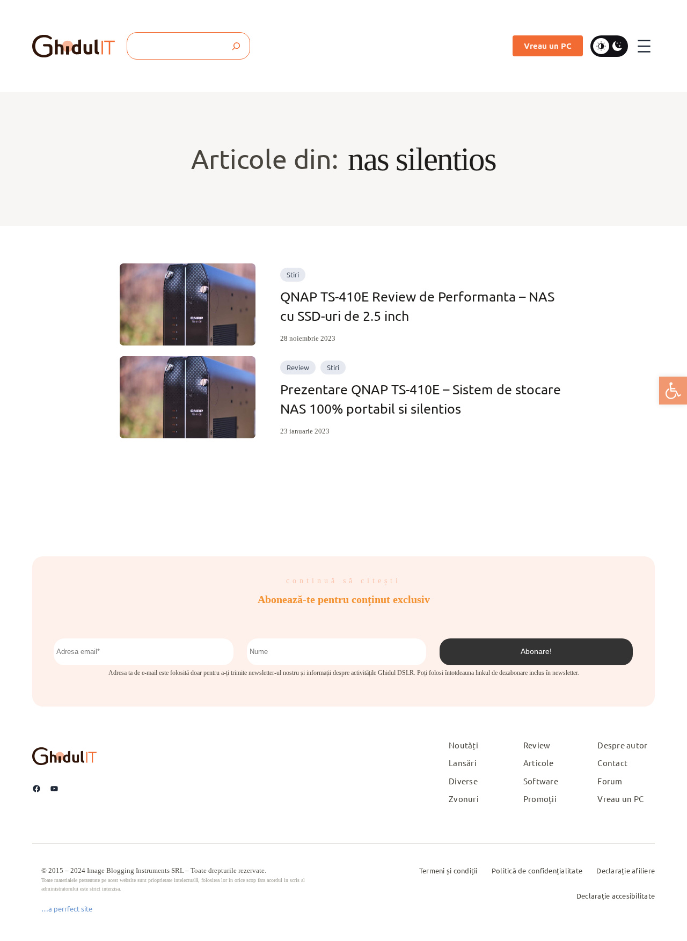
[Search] (236, 46)
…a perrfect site (66, 908)
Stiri (293, 274)
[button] (673, 391)
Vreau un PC (548, 45)
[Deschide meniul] (644, 46)
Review (298, 367)
